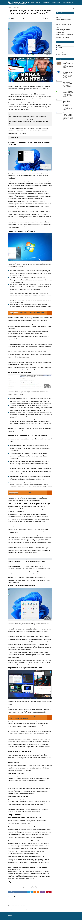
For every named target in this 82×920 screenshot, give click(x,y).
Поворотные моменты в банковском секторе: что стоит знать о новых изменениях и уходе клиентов (64, 36)
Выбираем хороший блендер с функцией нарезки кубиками (68, 114)
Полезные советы (45, 2)
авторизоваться (32, 909)
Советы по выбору (66, 2)
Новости (38, 2)
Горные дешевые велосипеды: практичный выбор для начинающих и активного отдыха (64, 31)
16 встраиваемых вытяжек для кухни (68, 62)
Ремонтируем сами (56, 2)
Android (32, 2)
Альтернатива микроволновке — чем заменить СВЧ (67, 82)
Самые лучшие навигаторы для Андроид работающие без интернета (67, 102)
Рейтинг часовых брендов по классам (68, 92)
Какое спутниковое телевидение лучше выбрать (68, 72)
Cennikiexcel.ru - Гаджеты (18, 2)
